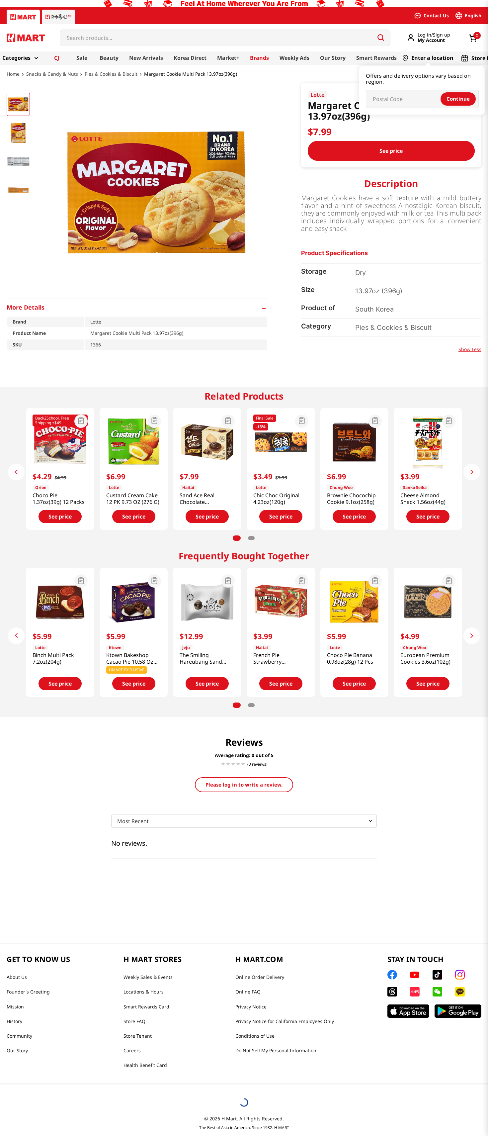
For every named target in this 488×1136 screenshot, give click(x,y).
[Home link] (13, 78)
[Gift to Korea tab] (58, 17)
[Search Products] (381, 37)
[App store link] (408, 1011)
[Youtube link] (414, 975)
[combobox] (225, 38)
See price (391, 150)
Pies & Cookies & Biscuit (111, 74)
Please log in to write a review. (244, 784)
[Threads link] (392, 991)
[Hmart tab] (23, 17)
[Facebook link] (392, 975)
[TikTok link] (437, 975)
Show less (469, 349)
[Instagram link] (460, 975)
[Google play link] (458, 1011)
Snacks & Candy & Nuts (52, 74)
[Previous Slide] (16, 472)
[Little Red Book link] (415, 991)
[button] (137, 307)
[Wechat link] (437, 991)
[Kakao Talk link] (460, 991)
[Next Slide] (471, 472)
